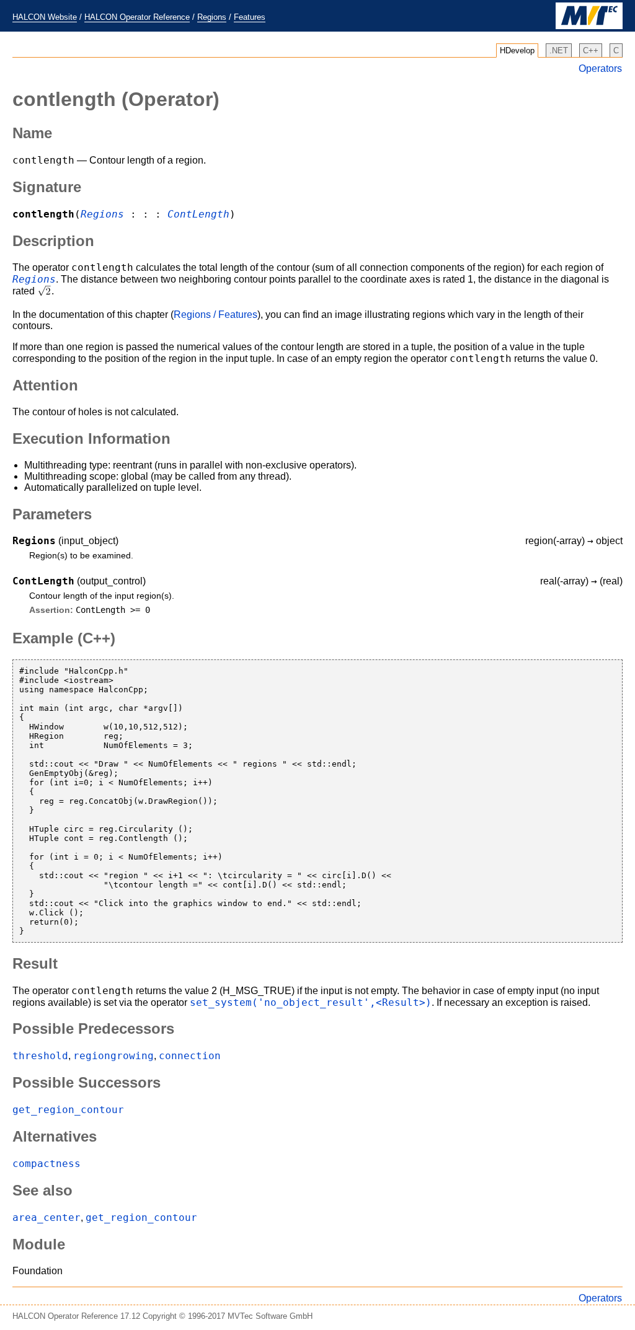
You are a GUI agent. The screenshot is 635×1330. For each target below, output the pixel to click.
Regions (211, 17)
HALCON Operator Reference (137, 17)
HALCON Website (44, 17)
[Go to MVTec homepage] (589, 26)
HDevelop (517, 50)
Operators (600, 68)
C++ (590, 50)
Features (249, 17)
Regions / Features (215, 314)
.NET (558, 50)
